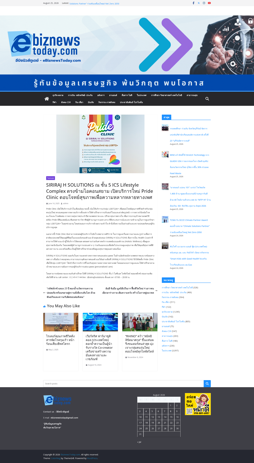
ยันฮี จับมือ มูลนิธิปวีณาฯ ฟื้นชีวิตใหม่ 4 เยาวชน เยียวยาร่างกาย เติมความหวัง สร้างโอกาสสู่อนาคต (128, 290)
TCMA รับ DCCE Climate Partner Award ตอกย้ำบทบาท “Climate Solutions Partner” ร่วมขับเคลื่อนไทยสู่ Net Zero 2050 (99, 4)
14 (165, 417)
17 (140, 422)
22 (171, 422)
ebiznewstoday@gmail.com (64, 417)
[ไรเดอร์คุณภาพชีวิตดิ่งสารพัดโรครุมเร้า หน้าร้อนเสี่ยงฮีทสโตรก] (60, 315)
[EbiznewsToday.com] (127, 17)
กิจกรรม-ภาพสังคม (106, 102)
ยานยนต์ (113, 95)
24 (140, 428)
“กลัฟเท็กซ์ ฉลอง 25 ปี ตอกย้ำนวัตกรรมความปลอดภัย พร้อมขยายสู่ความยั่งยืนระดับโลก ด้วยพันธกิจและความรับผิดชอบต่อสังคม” (71, 293)
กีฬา (54, 102)
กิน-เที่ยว (79, 102)
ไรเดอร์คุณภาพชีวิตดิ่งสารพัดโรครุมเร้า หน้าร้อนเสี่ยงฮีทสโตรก (60, 340)
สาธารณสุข (192, 95)
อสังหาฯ (101, 95)
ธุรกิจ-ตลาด (58, 95)
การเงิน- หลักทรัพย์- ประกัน (80, 95)
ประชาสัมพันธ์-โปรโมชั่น (131, 102)
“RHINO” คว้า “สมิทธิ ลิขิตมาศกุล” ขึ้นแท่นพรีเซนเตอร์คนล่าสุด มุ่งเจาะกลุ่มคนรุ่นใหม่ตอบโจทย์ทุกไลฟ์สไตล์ (139, 343)
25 (146, 428)
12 (153, 417)
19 (153, 422)
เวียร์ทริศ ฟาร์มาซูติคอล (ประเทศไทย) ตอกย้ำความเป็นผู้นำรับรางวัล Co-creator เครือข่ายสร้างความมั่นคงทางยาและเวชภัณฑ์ (99, 347)
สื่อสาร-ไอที (127, 95)
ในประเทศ (141, 95)
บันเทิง (91, 102)
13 (159, 417)
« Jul (139, 442)
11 (146, 417)
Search (207, 383)
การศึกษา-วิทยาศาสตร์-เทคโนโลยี (166, 95)
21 (165, 422)
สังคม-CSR (66, 102)
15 (171, 417)
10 (140, 417)
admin (65, 203)
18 (146, 422)
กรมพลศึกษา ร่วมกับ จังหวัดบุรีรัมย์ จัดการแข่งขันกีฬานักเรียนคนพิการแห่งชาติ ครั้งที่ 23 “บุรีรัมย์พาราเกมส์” (189, 134)
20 (159, 422)
